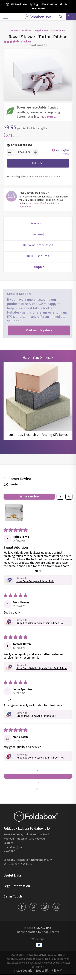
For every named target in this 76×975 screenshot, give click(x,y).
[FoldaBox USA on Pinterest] (33, 907)
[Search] (62, 16)
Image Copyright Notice (29, 970)
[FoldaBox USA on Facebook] (22, 907)
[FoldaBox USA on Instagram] (45, 907)
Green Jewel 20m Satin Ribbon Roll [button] (36, 715)
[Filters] (60, 497)
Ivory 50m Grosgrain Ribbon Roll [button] (35, 581)
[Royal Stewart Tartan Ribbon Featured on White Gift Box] (38, 75)
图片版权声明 (53, 970)
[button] (11, 41)
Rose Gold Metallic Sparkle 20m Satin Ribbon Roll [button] (42, 668)
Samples (38, 267)
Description (38, 223)
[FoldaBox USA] (38, 16)
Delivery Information (38, 245)
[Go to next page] (38, 789)
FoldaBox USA (42, 928)
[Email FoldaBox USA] (56, 907)
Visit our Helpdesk (39, 330)
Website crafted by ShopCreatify (38, 932)
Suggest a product (49, 176)
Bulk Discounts (38, 256)
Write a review (29, 496)
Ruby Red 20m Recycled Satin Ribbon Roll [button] (40, 623)
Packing (38, 234)
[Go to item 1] (14, 512)
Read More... (48, 116)
